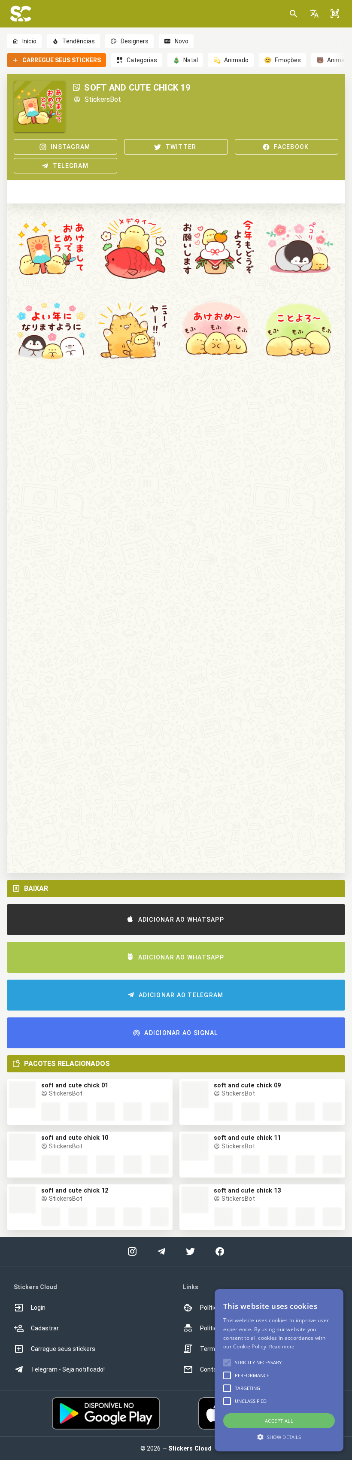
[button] (314, 13)
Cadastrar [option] (45, 1328)
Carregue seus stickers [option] (63, 1348)
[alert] (279, 1370)
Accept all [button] (279, 1421)
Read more (281, 1346)
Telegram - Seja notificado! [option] (68, 1369)
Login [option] (38, 1307)
